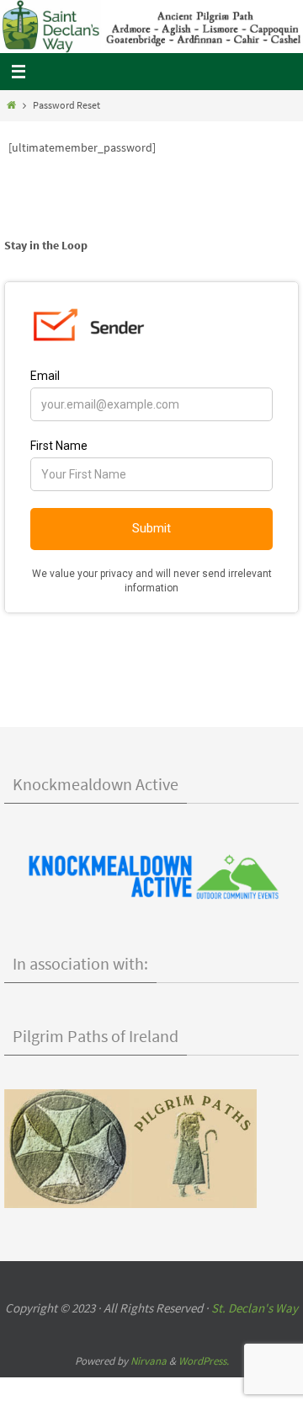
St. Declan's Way (254, 1308)
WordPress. (203, 1361)
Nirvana (148, 1361)
